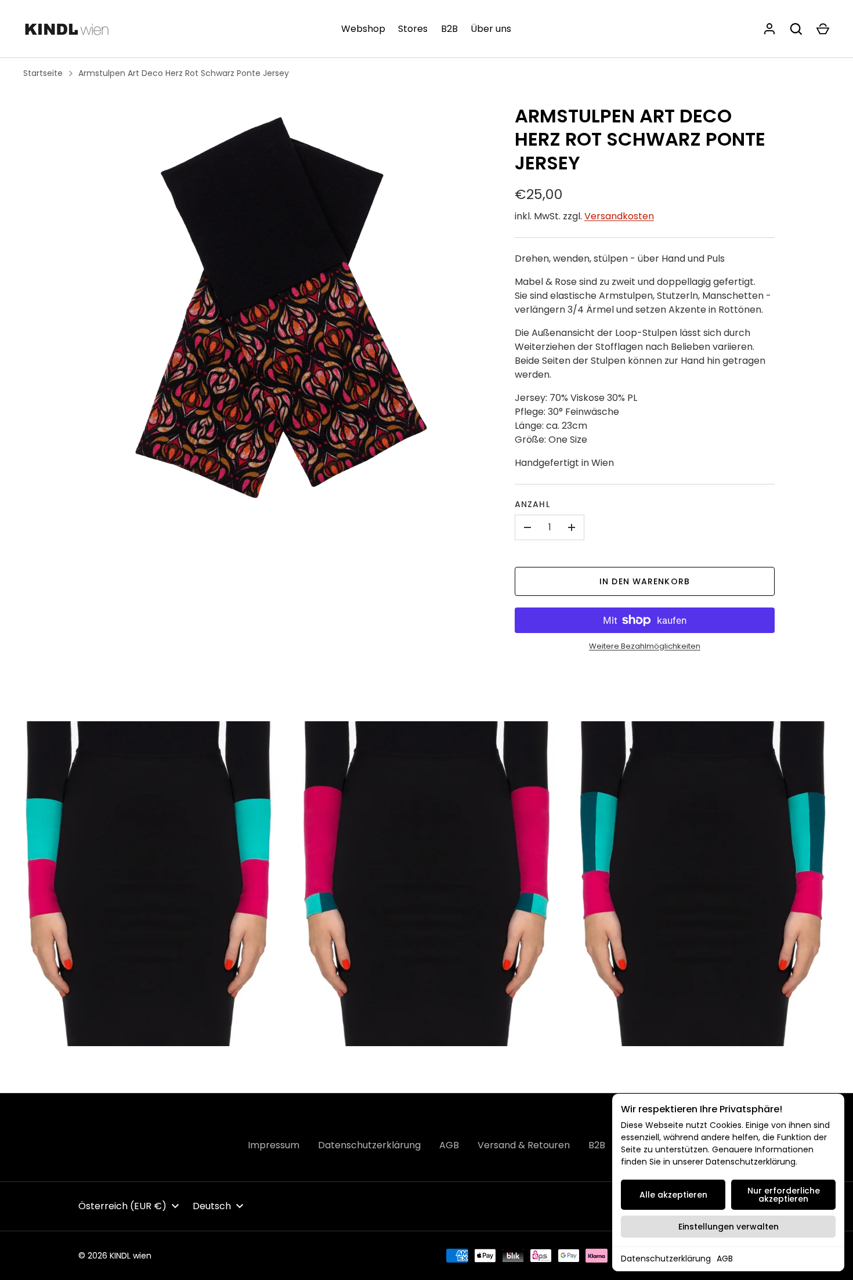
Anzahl (532, 504)
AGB (725, 1258)
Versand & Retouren (524, 1145)
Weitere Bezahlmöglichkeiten (644, 646)
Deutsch (212, 1206)
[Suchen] (796, 29)
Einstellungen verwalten (728, 1226)
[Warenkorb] (823, 29)
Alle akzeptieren (673, 1195)
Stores (413, 28)
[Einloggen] (769, 29)
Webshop (363, 28)
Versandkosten (619, 216)
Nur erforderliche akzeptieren (783, 1195)
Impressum (273, 1145)
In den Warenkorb (644, 581)
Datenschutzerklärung (666, 1258)
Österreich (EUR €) (122, 1206)
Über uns (491, 28)
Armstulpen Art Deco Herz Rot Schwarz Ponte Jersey (183, 73)
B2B (449, 28)
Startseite (43, 73)
